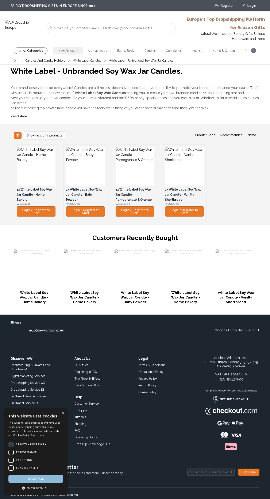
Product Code (205, 135)
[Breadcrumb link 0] (14, 60)
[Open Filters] (18, 135)
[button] (35, 488)
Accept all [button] (36, 478)
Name (252, 135)
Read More (19, 116)
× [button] (62, 412)
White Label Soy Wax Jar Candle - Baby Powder (84, 194)
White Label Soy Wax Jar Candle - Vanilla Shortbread (183, 194)
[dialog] (36, 451)
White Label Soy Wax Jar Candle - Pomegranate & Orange (134, 194)
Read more (38, 435)
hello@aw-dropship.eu (46, 330)
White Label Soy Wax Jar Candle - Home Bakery (34, 194)
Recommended (231, 135)
